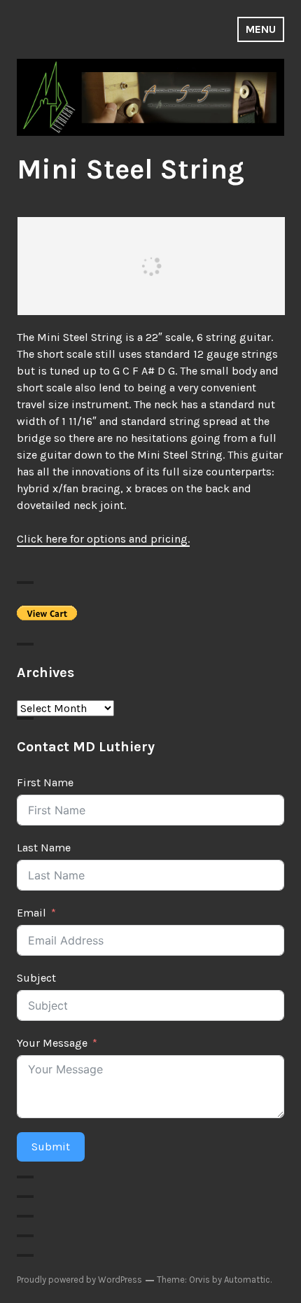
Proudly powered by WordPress (79, 1279)
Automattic (247, 1279)
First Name (45, 782)
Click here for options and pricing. (103, 538)
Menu (261, 29)
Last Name (44, 847)
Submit (50, 1146)
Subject (36, 977)
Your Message (52, 1043)
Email (31, 912)
